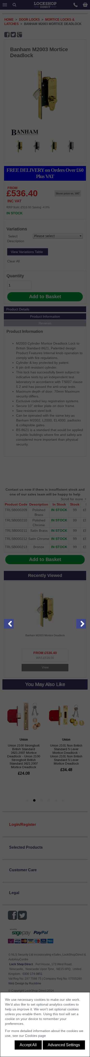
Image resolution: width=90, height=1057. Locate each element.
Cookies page (35, 1036)
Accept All (28, 1045)
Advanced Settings (64, 1045)
